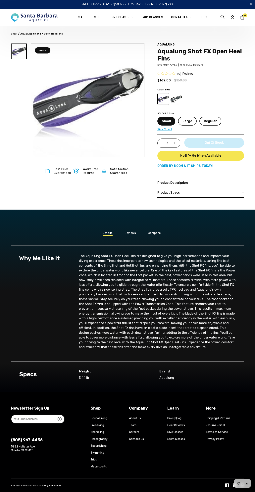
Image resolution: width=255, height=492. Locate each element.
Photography (99, 439)
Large (187, 121)
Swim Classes (176, 439)
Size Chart (164, 129)
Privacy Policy (215, 439)
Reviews (187, 73)
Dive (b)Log (174, 418)
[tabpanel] (87, 100)
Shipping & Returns (218, 418)
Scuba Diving (99, 418)
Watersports (99, 466)
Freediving (97, 425)
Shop (14, 34)
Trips (94, 459)
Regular (210, 121)
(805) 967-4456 (27, 440)
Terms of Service (217, 432)
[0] (242, 17)
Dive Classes (175, 432)
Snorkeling (97, 432)
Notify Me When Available (200, 155)
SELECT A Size (165, 113)
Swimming (97, 452)
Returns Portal (215, 425)
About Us (135, 418)
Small (166, 121)
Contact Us (136, 439)
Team (132, 425)
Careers (134, 432)
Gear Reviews (176, 425)
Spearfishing (99, 445)
